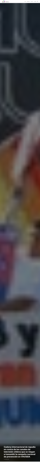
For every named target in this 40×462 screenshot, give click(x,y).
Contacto (35, 1)
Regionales (28, 1)
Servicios (32, 1)
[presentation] (26, 1)
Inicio (25, 1)
